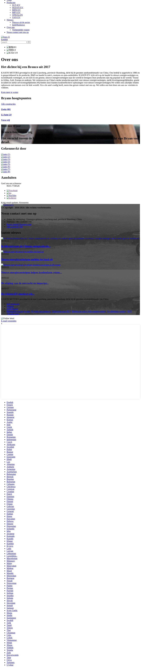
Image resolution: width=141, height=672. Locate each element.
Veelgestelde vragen (20, 30)
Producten (11, 2)
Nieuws (10, 20)
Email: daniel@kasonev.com (19, 224)
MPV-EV (16, 12)
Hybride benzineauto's (41, 311)
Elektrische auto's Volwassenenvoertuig (89, 311)
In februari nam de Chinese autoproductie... (26, 246)
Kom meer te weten (9, 92)
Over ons (11, 27)
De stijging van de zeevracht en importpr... (25, 283)
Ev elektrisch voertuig (116, 311)
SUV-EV (16, 5)
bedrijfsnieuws (18, 25)
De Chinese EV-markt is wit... (17, 293)
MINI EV (16, 10)
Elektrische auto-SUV (61, 311)
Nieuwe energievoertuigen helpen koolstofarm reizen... (31, 272)
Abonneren (24, 202)
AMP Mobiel (12, 309)
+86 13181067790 (15, 227)
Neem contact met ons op (18, 32)
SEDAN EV (17, 7)
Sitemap (10, 306)
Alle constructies (8, 104)
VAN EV (16, 17)
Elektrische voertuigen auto (18, 311)
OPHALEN (17, 15)
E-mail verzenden (8, 321)
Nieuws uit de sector (21, 22)
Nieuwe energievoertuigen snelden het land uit (27, 259)
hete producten (13, 304)
